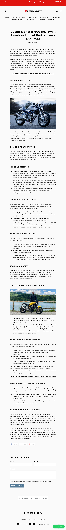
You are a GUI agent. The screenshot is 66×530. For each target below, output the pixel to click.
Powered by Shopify (39, 519)
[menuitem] (8, 17)
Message (12, 469)
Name (12, 461)
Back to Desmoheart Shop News (34, 498)
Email (36, 461)
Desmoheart (28, 519)
